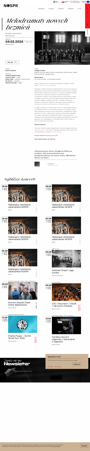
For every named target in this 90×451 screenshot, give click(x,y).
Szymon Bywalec (10, 70)
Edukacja (70, 8)
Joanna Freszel (10, 77)
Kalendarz (41, 8)
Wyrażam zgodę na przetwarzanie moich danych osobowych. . (63, 360)
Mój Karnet (10, 36)
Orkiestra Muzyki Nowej (12, 75)
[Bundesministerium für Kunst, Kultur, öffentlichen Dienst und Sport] (52, 164)
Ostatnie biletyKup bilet (79, 308)
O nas (79, 8)
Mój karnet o (38, 130)
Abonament (58, 366)
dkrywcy (43, 130)
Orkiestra (61, 8)
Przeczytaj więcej (55, 446)
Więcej (76, 360)
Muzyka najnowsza (13, 33)
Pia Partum (8, 81)
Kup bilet (36, 307)
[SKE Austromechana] (37, 164)
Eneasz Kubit (9, 79)
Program (51, 8)
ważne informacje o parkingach (48, 85)
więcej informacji (57, 132)
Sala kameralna (9, 44)
